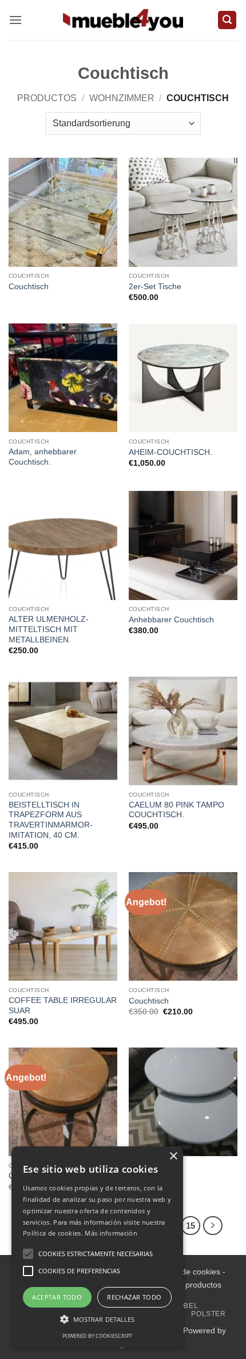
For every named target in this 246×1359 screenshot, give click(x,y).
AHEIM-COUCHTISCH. (170, 452)
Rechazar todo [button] (134, 1297)
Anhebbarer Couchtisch (171, 619)
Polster (208, 1314)
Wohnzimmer (121, 98)
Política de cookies (186, 1271)
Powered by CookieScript (97, 1336)
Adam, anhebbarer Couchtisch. (43, 456)
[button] (15, 20)
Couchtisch (29, 286)
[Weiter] (213, 1226)
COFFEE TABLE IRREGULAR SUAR (63, 1005)
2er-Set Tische (155, 286)
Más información (111, 1233)
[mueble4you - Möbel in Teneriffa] (123, 19)
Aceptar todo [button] (57, 1297)
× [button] (173, 1156)
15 (190, 1225)
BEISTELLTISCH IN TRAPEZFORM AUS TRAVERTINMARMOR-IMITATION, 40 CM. (51, 820)
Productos (47, 98)
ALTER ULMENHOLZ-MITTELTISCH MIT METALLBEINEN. (49, 629)
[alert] (97, 1247)
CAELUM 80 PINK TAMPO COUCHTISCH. (176, 810)
